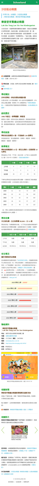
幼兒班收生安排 (22, 260)
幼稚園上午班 (23, 451)
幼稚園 (13, 14)
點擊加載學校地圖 (11, 336)
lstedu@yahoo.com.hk (12, 341)
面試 (24, 409)
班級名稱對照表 (24, 157)
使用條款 (11, 482)
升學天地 (6, 14)
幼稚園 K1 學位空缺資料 (25, 267)
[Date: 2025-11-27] (19, 430)
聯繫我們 (26, 482)
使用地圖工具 (7, 88)
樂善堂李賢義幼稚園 (23, 17)
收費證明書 (31, 229)
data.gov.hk (13, 277)
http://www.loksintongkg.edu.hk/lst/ (16, 343)
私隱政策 (18, 482)
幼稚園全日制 (8, 453)
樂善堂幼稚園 (9, 17)
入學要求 (30, 409)
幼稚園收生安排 (8, 474)
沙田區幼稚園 (22, 14)
